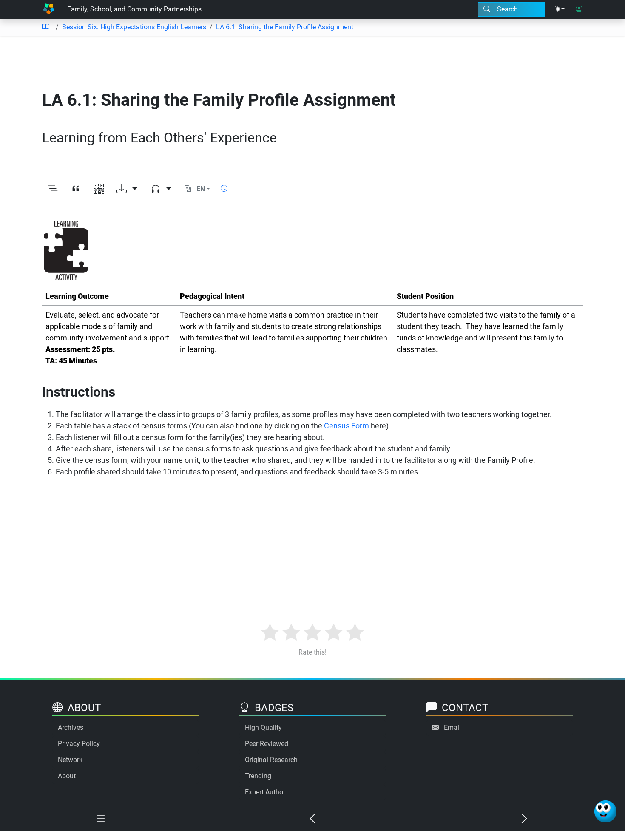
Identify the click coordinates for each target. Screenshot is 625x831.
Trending (258, 776)
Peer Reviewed (266, 744)
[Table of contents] (45, 27)
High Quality (263, 727)
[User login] (579, 9)
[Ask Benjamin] (605, 811)
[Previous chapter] (312, 819)
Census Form (346, 425)
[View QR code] (98, 189)
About (67, 776)
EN (200, 189)
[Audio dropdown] (161, 189)
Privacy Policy (79, 744)
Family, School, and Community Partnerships (134, 9)
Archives (70, 727)
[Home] (48, 9)
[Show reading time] (224, 188)
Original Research (271, 760)
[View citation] (75, 189)
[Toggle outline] (52, 189)
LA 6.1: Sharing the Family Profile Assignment (284, 27)
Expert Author (265, 792)
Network (70, 760)
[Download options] (127, 189)
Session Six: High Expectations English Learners (134, 27)
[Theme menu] (559, 9)
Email (452, 727)
